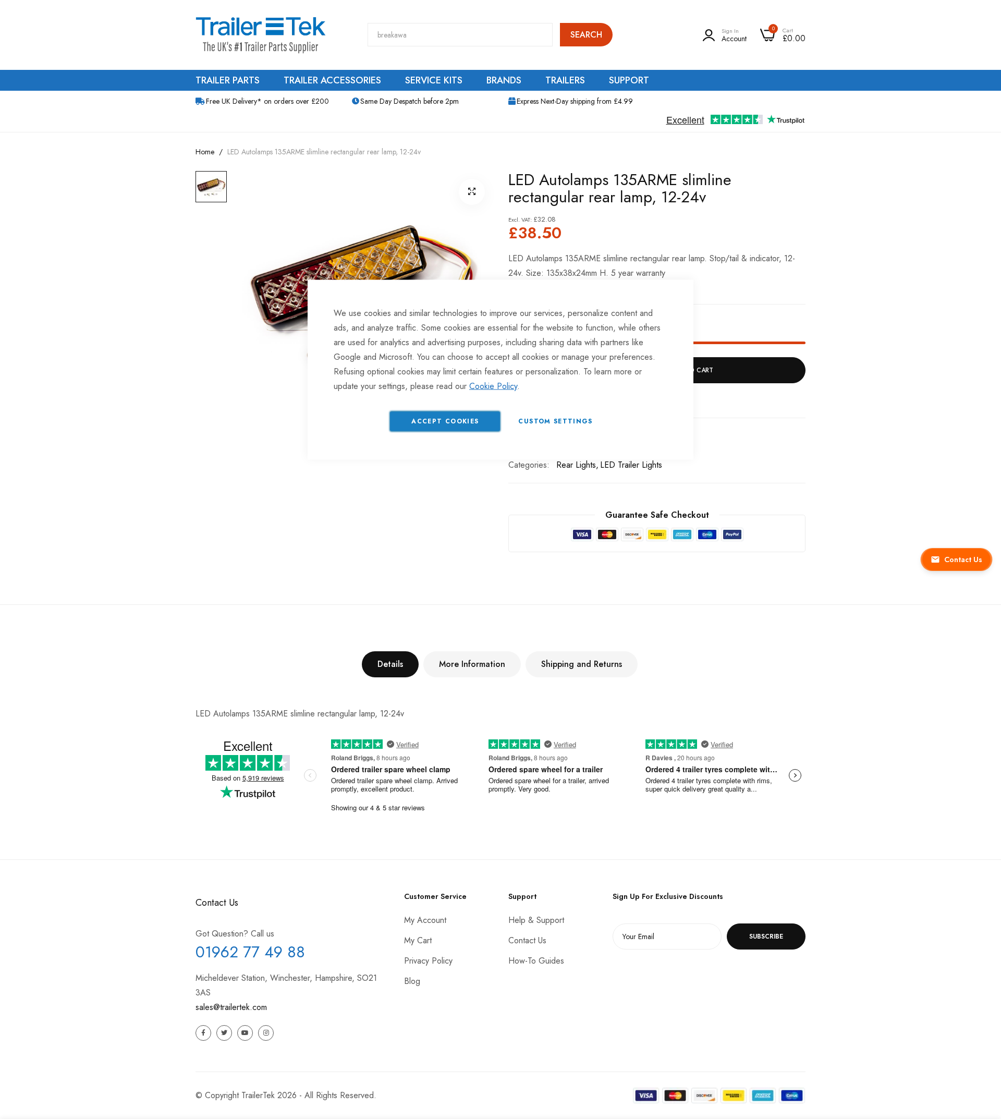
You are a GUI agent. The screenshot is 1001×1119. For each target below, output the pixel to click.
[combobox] (460, 34)
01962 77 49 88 (250, 952)
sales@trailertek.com (231, 1007)
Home (205, 152)
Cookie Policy (493, 386)
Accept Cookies (445, 421)
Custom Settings (555, 421)
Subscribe (766, 936)
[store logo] (261, 35)
